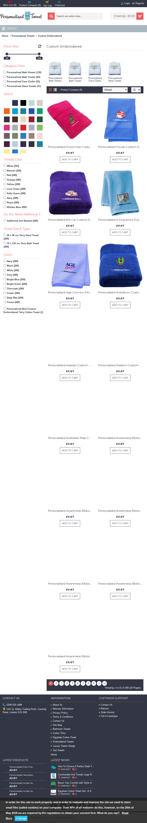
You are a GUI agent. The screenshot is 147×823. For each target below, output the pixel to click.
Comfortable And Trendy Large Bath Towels (76, 774)
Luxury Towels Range (64, 746)
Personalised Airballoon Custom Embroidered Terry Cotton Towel (120, 292)
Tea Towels (59, 750)
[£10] (39, 54)
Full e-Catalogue (109, 716)
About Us (57, 704)
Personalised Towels (23, 36)
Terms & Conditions (63, 716)
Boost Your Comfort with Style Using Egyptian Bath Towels (76, 782)
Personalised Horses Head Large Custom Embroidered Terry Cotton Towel (22, 791)
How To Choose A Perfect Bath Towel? (76, 766)
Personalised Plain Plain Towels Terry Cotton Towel (22, 767)
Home (5, 36)
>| (104, 683)
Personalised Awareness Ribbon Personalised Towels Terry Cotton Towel (120, 438)
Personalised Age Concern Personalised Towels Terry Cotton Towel (70, 292)
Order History (108, 712)
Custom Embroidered (50, 36)
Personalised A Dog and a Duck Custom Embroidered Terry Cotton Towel (120, 219)
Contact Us (58, 721)
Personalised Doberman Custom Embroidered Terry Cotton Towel (70, 147)
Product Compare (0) (71, 89)
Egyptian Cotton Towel (64, 737)
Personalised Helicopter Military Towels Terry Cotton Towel (22, 775)
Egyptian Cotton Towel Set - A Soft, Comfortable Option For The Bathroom (76, 791)
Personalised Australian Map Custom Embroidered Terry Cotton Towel (70, 438)
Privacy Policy (60, 712)
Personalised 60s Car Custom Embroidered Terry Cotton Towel (70, 219)
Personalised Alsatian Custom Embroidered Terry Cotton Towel (70, 365)
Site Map (57, 725)
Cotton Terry (59, 733)
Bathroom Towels (62, 729)
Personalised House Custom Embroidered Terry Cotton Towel (120, 147)
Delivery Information (63, 708)
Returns (105, 708)
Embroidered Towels (63, 741)
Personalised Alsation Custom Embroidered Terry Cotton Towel (120, 365)
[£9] (7, 54)
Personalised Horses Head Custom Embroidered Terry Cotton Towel (22, 783)
